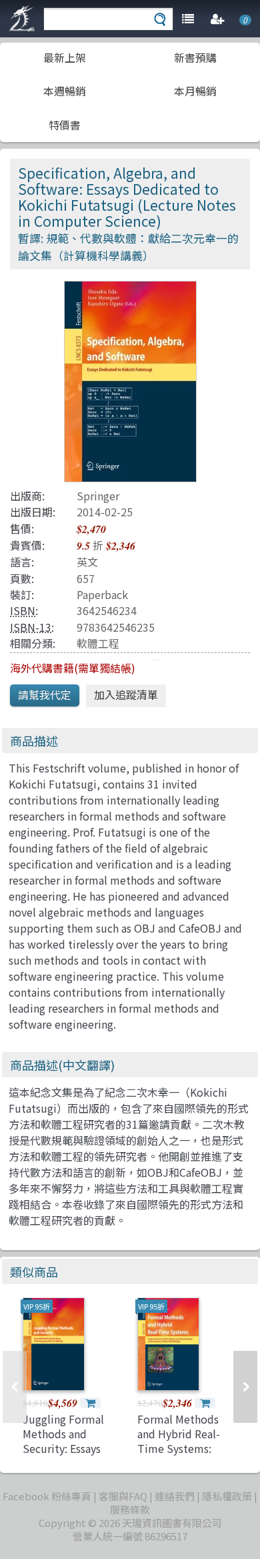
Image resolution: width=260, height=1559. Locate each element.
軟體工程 (98, 643)
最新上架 (64, 57)
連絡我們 (175, 1496)
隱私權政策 (227, 1496)
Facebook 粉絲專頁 (47, 1496)
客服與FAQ (123, 1496)
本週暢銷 (64, 91)
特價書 (65, 125)
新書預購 (195, 57)
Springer (98, 496)
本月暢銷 (195, 91)
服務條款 (130, 1509)
